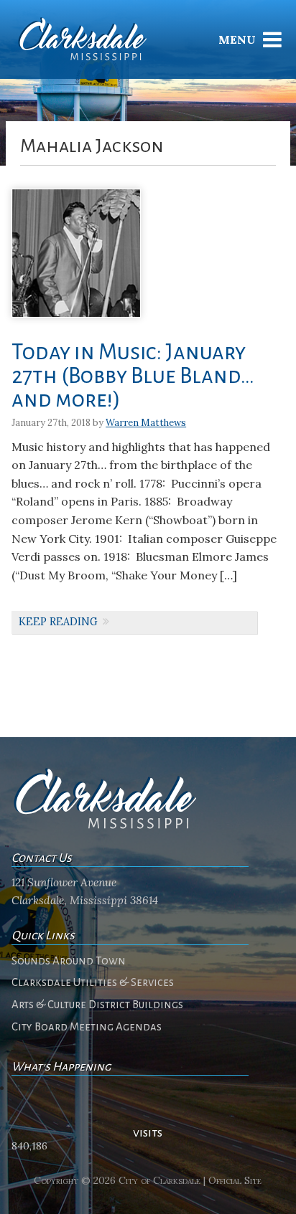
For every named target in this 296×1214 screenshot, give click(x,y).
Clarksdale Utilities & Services (92, 982)
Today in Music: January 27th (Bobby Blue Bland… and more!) (132, 376)
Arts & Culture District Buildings (97, 1004)
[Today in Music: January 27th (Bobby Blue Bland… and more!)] (76, 322)
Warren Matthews (146, 423)
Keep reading (58, 621)
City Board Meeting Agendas (86, 1027)
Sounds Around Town (68, 961)
